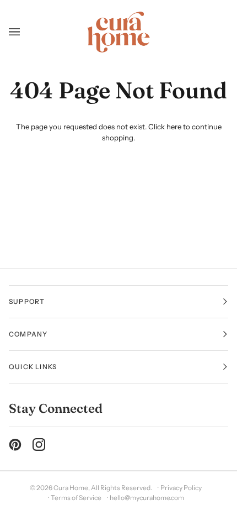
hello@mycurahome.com (147, 497)
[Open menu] (18, 32)
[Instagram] (39, 444)
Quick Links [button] (33, 366)
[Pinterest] (15, 444)
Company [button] (28, 334)
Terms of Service (76, 497)
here (173, 126)
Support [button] (27, 301)
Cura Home (70, 488)
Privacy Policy (181, 488)
